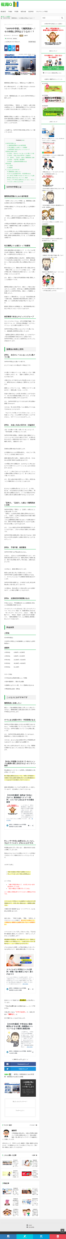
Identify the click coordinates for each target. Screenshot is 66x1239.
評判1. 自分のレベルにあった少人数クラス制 (20, 153)
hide (23, 140)
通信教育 (3, 11)
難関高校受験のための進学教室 (16, 145)
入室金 (10, 165)
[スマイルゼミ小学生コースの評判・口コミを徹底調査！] (48, 220)
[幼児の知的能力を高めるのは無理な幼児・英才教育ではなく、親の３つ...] (48, 236)
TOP (3, 16)
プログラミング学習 (41, 11)
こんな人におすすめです (12, 169)
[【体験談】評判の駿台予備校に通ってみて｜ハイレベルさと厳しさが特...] (48, 253)
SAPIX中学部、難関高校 (11, 38)
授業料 (10, 167)
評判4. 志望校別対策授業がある (17, 161)
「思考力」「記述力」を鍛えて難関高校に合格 (20, 157)
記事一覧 (35, 1155)
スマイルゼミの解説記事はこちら (53, 73)
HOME (30, 1225)
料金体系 (8, 163)
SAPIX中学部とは (10, 143)
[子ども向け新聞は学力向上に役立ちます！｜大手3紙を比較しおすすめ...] (48, 286)
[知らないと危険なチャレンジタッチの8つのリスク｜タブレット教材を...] (48, 136)
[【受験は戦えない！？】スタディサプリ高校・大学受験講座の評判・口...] (48, 170)
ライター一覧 (33, 1125)
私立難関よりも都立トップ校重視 (17, 147)
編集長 (26, 35)
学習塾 (16, 11)
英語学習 (30, 11)
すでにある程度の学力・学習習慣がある (19, 173)
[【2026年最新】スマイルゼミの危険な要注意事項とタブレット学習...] (48, 153)
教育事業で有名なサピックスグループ (18, 149)
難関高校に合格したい (14, 171)
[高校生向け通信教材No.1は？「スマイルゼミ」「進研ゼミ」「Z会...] (48, 270)
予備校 (10, 11)
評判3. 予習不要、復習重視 (15, 159)
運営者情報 (31, 1227)
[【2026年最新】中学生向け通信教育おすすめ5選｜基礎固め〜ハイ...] (48, 203)
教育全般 (23, 11)
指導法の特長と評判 (11, 151)
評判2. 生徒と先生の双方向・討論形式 (19, 155)
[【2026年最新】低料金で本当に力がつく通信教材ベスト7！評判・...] (48, 186)
